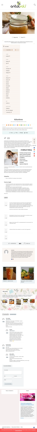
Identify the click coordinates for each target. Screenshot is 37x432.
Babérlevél (7, 108)
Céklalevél (7, 87)
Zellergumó (7, 77)
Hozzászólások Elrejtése (13, 314)
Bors (10, 112)
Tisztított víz (8, 103)
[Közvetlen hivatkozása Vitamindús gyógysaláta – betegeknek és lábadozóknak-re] (27, 397)
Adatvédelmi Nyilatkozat (6, 427)
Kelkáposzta (7, 91)
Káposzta (7, 93)
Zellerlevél (7, 83)
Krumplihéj (7, 56)
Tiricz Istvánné (8, 318)
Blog (3, 428)
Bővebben (22, 418)
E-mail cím (15, 376)
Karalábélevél (8, 89)
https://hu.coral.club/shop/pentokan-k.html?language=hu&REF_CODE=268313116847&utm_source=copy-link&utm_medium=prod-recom (19, 360)
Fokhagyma (7, 72)
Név (4, 376)
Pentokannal (17, 166)
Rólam (22, 427)
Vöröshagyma (8, 68)
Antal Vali (28, 243)
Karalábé (7, 95)
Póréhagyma (7, 70)
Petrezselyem (8, 85)
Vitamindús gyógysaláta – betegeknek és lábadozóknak (27, 404)
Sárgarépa (7, 61)
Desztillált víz (8, 97)
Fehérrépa (7, 79)
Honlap (5, 379)
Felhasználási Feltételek (15, 427)
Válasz (3, 321)
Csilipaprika (11, 110)
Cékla (6, 63)
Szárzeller (7, 81)
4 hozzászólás (13, 243)
